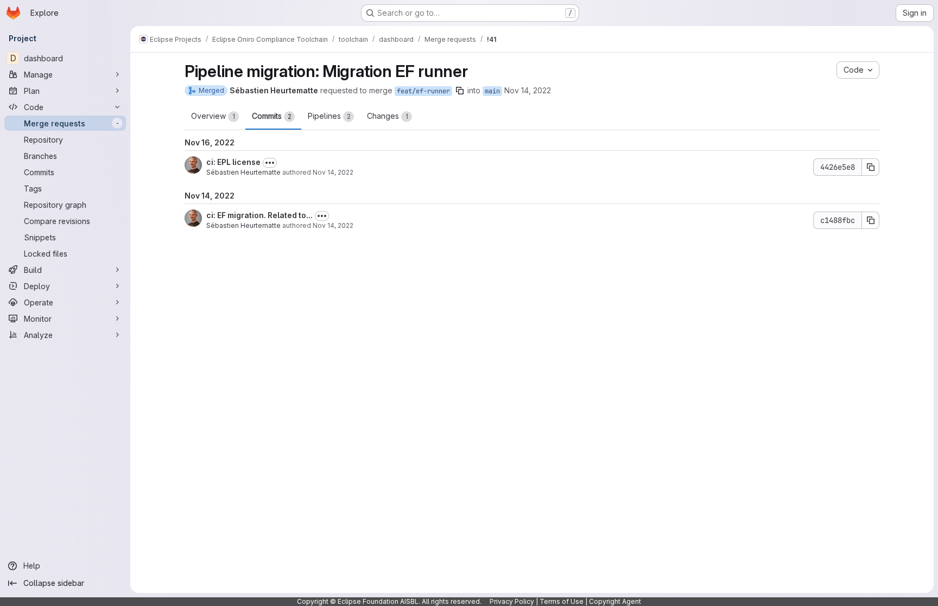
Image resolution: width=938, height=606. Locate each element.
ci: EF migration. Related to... (259, 215)
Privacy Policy (512, 601)
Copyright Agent (615, 601)
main (492, 91)
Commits (271, 115)
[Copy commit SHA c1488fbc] (870, 220)
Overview (213, 115)
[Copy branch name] (459, 90)
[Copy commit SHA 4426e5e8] (870, 167)
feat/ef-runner (423, 91)
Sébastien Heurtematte (243, 172)
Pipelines (329, 115)
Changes (387, 115)
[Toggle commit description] (270, 163)
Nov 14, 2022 (527, 90)
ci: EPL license (233, 162)
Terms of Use (562, 601)
